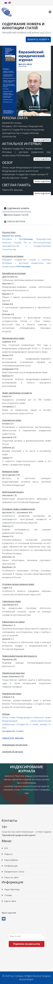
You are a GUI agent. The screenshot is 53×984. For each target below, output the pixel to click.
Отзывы (8, 895)
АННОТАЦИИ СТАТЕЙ (17, 215)
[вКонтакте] (4, 919)
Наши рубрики (11, 860)
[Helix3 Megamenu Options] (50, 12)
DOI (6, 848)
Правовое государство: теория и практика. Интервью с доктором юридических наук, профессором (26, 263)
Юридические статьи (14, 871)
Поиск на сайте (11, 877)
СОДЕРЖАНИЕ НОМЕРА (17, 208)
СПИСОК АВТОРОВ (15, 221)
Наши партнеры (12, 889)
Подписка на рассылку (26, 944)
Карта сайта (10, 901)
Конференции (11, 865)
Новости (8, 854)
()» (13, 731)
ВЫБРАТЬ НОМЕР (38, 39)
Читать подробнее (42, 140)
